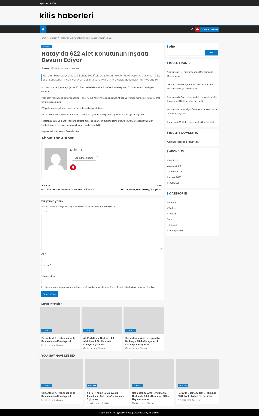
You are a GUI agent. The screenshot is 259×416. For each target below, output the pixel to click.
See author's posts (84, 157)
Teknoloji (172, 224)
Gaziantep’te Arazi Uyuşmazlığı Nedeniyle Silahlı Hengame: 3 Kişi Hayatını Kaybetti (142, 341)
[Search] (192, 29)
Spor (169, 219)
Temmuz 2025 (174, 171)
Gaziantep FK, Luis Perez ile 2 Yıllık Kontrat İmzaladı (68, 187)
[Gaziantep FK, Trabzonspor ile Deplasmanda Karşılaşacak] (60, 320)
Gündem (46, 47)
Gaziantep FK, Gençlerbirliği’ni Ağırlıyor (141, 187)
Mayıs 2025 (173, 182)
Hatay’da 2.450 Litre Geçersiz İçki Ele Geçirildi (190, 121)
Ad (43, 253)
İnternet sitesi (48, 276)
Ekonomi (171, 202)
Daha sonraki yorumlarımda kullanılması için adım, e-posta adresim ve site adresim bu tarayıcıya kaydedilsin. (100, 287)
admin (46, 68)
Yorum (45, 211)
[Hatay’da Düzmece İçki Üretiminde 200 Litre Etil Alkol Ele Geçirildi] (197, 374)
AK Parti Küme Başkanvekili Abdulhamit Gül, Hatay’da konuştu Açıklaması (98, 341)
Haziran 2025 (174, 176)
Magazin (171, 213)
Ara (172, 46)
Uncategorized (175, 230)
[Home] (43, 29)
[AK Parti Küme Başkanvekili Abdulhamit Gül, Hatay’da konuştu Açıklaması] (102, 320)
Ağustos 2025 (174, 165)
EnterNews (139, 412)
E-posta (46, 264)
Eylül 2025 (172, 160)
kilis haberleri (67, 15)
